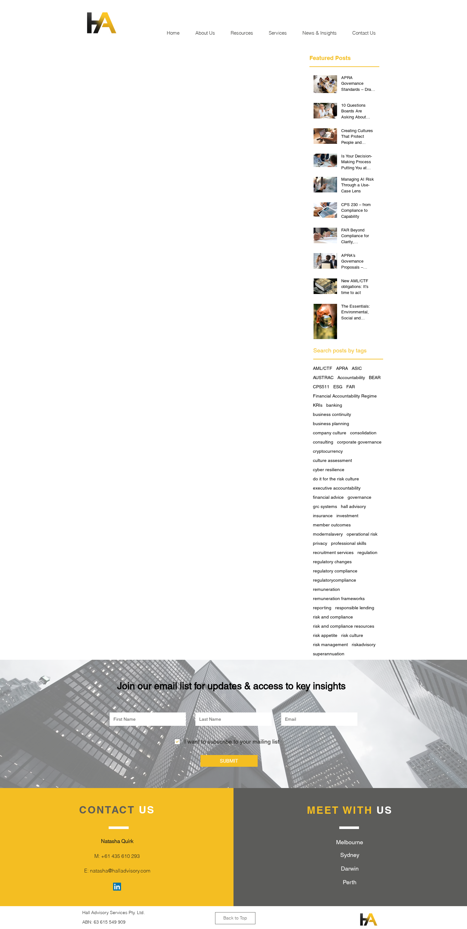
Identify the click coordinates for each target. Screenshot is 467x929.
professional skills (348, 543)
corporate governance (359, 441)
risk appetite (325, 635)
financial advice (328, 497)
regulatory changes (332, 561)
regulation (367, 552)
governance (359, 497)
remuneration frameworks (339, 598)
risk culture (352, 635)
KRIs (317, 405)
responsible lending (354, 607)
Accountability (351, 377)
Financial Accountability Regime (345, 395)
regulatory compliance (335, 570)
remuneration (326, 589)
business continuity (332, 414)
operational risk (362, 534)
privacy (320, 543)
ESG (337, 386)
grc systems (325, 506)
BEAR (375, 377)
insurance (323, 515)
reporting (322, 607)
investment (347, 515)
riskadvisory (364, 644)
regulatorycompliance (334, 580)
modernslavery (328, 534)
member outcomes (332, 524)
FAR (350, 386)
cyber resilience (328, 469)
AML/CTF (322, 368)
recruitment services (333, 552)
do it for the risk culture (336, 478)
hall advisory (353, 506)
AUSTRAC (323, 377)
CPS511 (321, 386)
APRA (342, 368)
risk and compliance (333, 616)
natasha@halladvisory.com (120, 870)
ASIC (357, 368)
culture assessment (332, 460)
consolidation (363, 432)
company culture (329, 432)
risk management (330, 644)
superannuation (328, 653)
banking (334, 405)
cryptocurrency (328, 451)
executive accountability (337, 488)
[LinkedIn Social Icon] (117, 887)
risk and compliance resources (343, 626)
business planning (331, 423)
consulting (323, 441)
